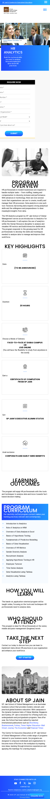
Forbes (17, 725)
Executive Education (7, 40)
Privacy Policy (25, 797)
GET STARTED (25, 657)
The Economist (20, 728)
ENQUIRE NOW (37, 795)
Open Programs (16, 40)
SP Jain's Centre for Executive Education (17, 2)
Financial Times (37, 728)
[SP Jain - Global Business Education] (10, 10)
